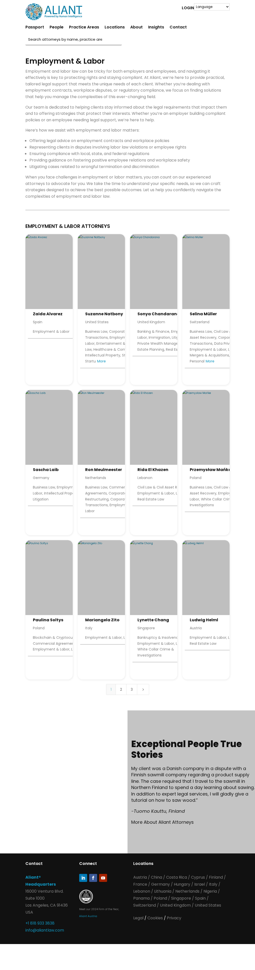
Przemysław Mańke (210, 470)
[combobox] (65, 39)
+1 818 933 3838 (40, 923)
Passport (34, 27)
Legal (138, 918)
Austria (140, 877)
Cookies (155, 918)
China (157, 877)
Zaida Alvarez (48, 314)
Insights (156, 27)
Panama (141, 898)
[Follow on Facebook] (93, 878)
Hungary (182, 884)
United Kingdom (175, 905)
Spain (201, 898)
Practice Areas (84, 27)
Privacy (174, 918)
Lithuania (162, 891)
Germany (160, 884)
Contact (178, 27)
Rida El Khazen (152, 470)
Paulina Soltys (48, 620)
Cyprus (198, 877)
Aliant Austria (88, 916)
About (136, 27)
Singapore (181, 898)
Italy (213, 884)
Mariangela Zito (102, 620)
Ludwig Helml (204, 620)
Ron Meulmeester (103, 470)
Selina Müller (203, 314)
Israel (199, 884)
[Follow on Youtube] (103, 878)
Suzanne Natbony (104, 314)
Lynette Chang (153, 620)
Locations (115, 27)
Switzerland (145, 905)
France (140, 884)
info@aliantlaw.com (44, 930)
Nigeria (210, 891)
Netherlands (187, 891)
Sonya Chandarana (158, 314)
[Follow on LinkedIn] (83, 878)
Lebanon (141, 891)
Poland (160, 898)
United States (208, 905)
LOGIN (188, 8)
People (57, 27)
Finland (216, 877)
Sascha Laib (46, 470)
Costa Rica (177, 877)
